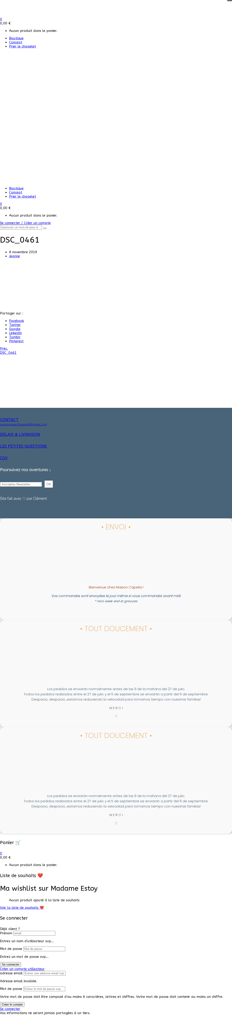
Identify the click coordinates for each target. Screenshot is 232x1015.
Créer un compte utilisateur (22, 969)
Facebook (16, 321)
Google (14, 329)
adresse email (11, 973)
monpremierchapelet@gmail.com (23, 424)
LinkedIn (15, 333)
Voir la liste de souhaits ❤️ (22, 908)
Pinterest (16, 341)
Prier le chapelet (22, 46)
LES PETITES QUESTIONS (23, 446)
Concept (15, 42)
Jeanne (14, 256)
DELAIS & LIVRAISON (20, 434)
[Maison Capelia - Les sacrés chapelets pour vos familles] (33, 15)
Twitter (15, 325)
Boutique (16, 38)
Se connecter (10, 964)
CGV (4, 458)
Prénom (6, 933)
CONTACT (9, 419)
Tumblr (15, 337)
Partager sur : (11, 313)
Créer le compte (12, 1004)
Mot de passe (11, 949)
